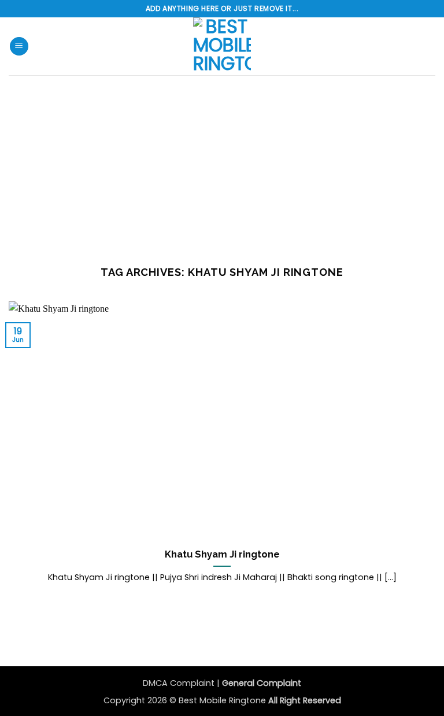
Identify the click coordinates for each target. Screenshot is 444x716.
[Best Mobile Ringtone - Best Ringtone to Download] (222, 46)
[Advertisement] (222, 162)
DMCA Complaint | (182, 683)
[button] (19, 46)
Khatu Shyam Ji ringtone (222, 554)
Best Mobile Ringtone (223, 700)
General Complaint (261, 683)
